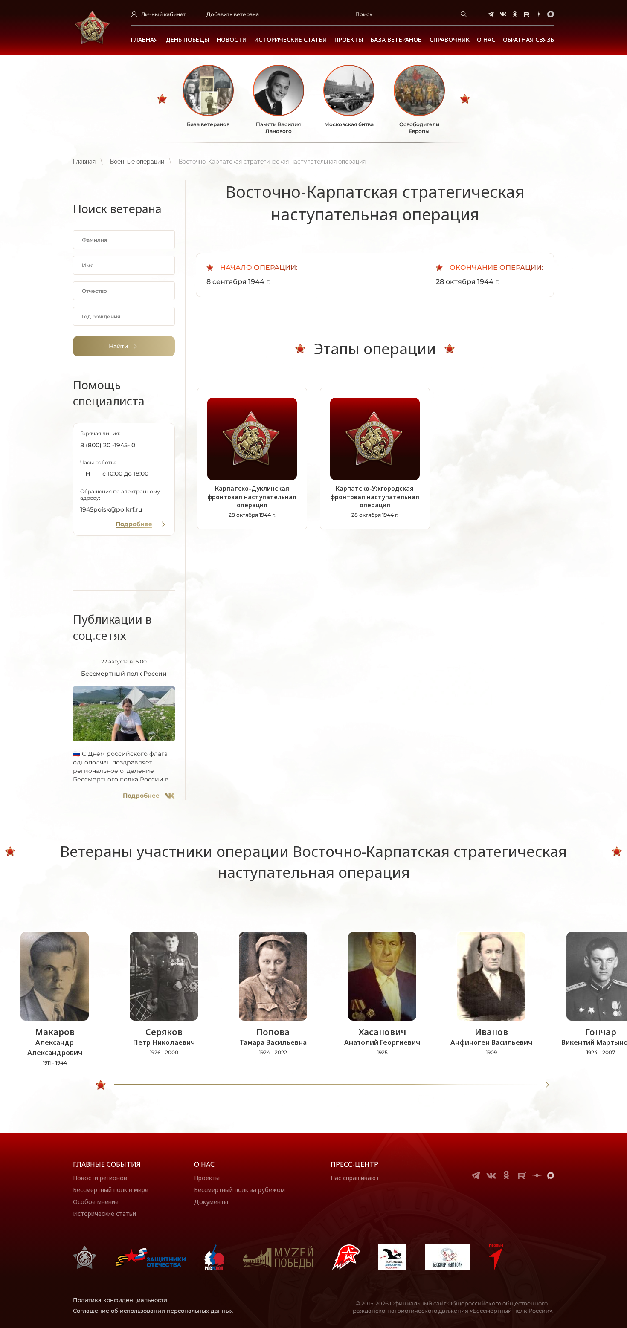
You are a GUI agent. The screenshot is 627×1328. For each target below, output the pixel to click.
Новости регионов (100, 1178)
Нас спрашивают (355, 1178)
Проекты (348, 39)
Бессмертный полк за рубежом (239, 1190)
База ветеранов (396, 39)
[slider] (100, 1085)
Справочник (450, 39)
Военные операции (137, 161)
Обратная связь (528, 39)
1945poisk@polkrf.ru (111, 509)
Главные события (107, 1164)
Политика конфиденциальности (120, 1299)
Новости (232, 39)
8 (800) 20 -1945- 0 (107, 445)
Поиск (363, 14)
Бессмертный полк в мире (110, 1190)
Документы (211, 1202)
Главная (144, 39)
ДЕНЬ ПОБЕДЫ (187, 39)
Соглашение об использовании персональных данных (153, 1310)
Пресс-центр (354, 1164)
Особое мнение (96, 1202)
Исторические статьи (290, 39)
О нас (204, 1164)
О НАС (486, 39)
